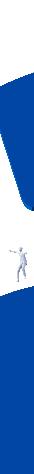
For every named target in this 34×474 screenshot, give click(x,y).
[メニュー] (32, 2)
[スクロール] (32, 472)
